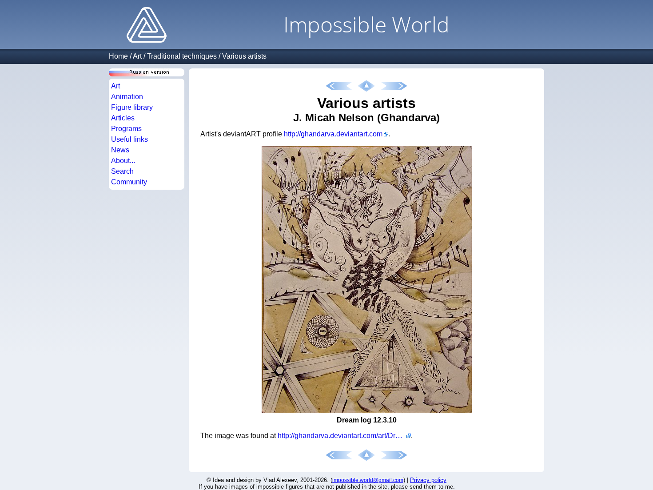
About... (123, 160)
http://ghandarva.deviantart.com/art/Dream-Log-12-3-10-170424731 (344, 435)
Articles (123, 118)
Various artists (244, 56)
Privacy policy (428, 480)
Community (129, 182)
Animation (127, 96)
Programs (126, 128)
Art (137, 56)
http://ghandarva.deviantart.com (333, 134)
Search (122, 171)
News (120, 150)
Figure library (132, 107)
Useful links (129, 139)
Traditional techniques (182, 56)
